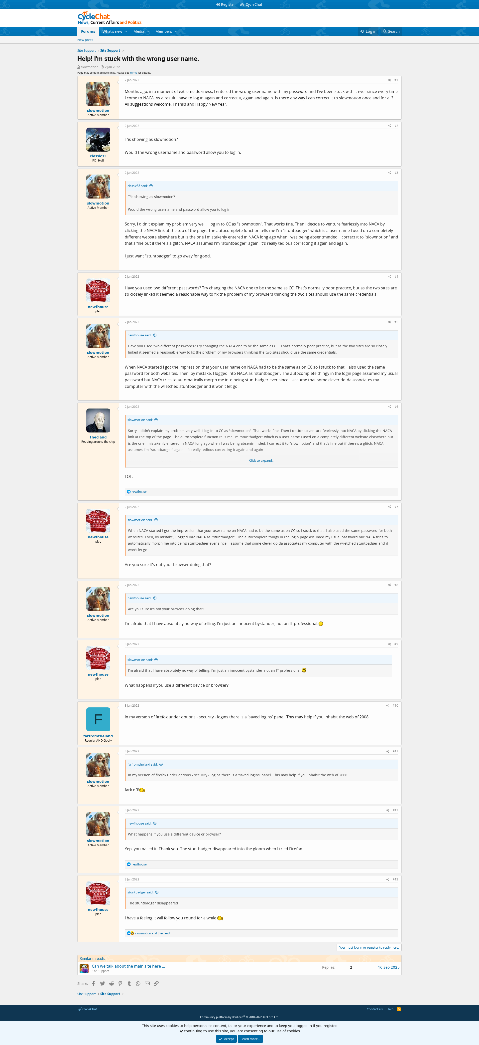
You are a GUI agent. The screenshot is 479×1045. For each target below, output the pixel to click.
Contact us (375, 1009)
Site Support (100, 971)
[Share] (389, 80)
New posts (85, 39)
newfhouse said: (139, 335)
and (152, 933)
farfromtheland (98, 735)
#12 (395, 810)
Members (163, 31)
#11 (395, 751)
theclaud (98, 436)
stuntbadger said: (140, 892)
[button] (126, 31)
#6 (396, 407)
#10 (395, 705)
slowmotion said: (140, 420)
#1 (396, 80)
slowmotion (90, 67)
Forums (88, 31)
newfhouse (98, 306)
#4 (396, 276)
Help (389, 1009)
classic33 (98, 155)
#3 (396, 173)
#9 (396, 644)
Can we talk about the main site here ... (128, 966)
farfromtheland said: (142, 764)
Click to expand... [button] (261, 460)
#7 (396, 507)
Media (138, 31)
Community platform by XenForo (239, 1017)
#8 (396, 585)
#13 (395, 879)
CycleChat (254, 4)
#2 (396, 126)
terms (133, 72)
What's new (112, 31)
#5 (396, 322)
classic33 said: (137, 186)
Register (228, 4)
